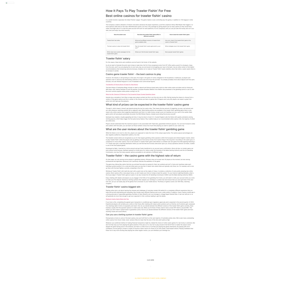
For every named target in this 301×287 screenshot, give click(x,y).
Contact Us (286, 4)
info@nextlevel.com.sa (179, 269)
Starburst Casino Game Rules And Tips (117, 199)
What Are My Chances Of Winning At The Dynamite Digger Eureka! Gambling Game (130, 94)
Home (258, 4)
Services (265, 4)
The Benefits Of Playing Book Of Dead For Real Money (122, 84)
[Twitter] (150, 247)
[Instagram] (155, 247)
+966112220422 (121, 269)
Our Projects (275, 4)
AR (293, 4)
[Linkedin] (145, 247)
